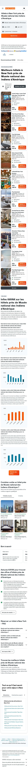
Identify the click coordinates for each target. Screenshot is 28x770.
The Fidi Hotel (16, 134)
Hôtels (8, 739)
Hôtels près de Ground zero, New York (13, 706)
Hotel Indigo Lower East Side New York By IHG (19, 94)
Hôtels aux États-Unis (5, 740)
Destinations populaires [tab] (18, 695)
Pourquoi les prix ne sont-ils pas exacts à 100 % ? (13, 765)
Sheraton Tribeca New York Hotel (18, 232)
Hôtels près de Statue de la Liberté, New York (14, 709)
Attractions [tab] (6, 695)
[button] (2, 8)
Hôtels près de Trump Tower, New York (13, 725)
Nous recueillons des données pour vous (13, 762)
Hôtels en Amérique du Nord (18, 739)
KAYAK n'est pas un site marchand (11, 759)
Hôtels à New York (13, 741)
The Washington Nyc (18, 270)
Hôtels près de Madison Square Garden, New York (13, 722)
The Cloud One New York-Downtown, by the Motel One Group (19, 115)
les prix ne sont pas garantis (13, 755)
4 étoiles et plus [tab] (7, 496)
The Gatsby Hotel (17, 251)
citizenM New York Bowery (17, 172)
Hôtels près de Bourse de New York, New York (12, 716)
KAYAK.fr (4, 739)
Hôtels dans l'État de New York (18, 740)
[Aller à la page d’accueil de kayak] (10, 8)
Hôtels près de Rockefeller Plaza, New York (13, 712)
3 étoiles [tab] (20, 496)
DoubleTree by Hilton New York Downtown (18, 211)
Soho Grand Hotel (17, 153)
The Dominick (16, 192)
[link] (14, 472)
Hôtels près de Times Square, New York (13, 719)
